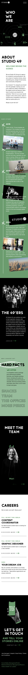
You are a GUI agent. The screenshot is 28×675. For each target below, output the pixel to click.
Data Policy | (19, 653)
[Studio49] (5, 2)
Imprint (12, 653)
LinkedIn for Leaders (10, 666)
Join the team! (5, 653)
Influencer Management (13, 665)
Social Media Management (8, 663)
